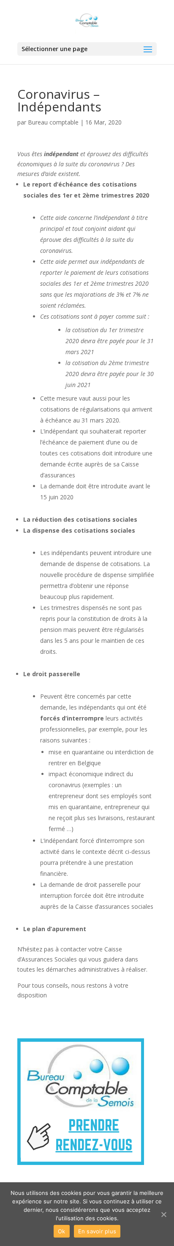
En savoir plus (97, 1231)
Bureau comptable (53, 122)
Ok (61, 1231)
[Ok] (163, 1214)
